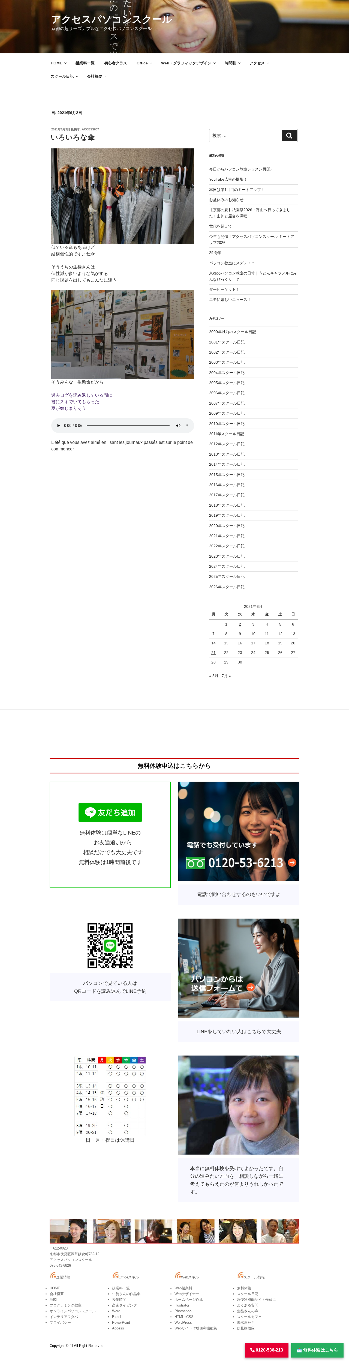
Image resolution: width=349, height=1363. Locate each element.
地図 (53, 1300)
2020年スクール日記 (227, 526)
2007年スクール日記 (227, 403)
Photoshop (182, 1311)
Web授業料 (183, 1288)
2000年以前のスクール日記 (232, 332)
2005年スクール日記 (227, 383)
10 (253, 634)
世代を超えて (220, 226)
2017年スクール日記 (227, 495)
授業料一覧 (85, 63)
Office (142, 63)
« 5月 (213, 676)
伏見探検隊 (246, 1328)
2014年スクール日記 (227, 464)
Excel (116, 1317)
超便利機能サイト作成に (256, 1300)
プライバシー (60, 1322)
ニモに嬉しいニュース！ (230, 299)
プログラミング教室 (66, 1305)
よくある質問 (247, 1305)
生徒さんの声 (247, 1311)
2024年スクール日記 (227, 566)
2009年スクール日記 (227, 413)
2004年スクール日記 (227, 372)
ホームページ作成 (188, 1300)
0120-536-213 (269, 1350)
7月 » (226, 676)
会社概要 (94, 76)
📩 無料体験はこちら (317, 1350)
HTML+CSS (184, 1317)
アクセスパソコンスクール (111, 19)
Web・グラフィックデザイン (186, 63)
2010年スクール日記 (227, 424)
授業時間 (119, 1300)
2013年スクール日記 (227, 454)
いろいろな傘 (73, 137)
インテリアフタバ (64, 1317)
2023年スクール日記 (227, 556)
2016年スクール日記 (227, 485)
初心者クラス (115, 63)
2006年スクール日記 (227, 393)
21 (213, 652)
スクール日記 (62, 76)
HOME (56, 63)
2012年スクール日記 (227, 444)
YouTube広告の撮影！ (228, 179)
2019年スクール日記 (227, 515)
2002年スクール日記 (227, 352)
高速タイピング (124, 1305)
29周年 (215, 252)
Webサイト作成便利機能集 (195, 1328)
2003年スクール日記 (227, 362)
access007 (90, 129)
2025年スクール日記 (227, 576)
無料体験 (244, 1288)
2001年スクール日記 (227, 342)
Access (118, 1328)
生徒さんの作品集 (126, 1294)
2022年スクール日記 (227, 546)
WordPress (183, 1322)
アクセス (257, 63)
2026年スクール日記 (227, 587)
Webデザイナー (186, 1294)
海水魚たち (246, 1322)
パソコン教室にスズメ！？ (232, 263)
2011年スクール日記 (226, 434)
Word (116, 1311)
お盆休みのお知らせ (226, 200)
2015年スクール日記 (227, 475)
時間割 (230, 63)
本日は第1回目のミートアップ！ (237, 189)
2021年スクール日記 (227, 536)
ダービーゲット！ (224, 289)
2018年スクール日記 (227, 505)
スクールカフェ (249, 1317)
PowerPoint (121, 1322)
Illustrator (181, 1305)
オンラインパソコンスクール (73, 1311)
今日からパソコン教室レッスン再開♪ (240, 169)
